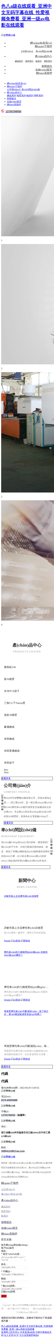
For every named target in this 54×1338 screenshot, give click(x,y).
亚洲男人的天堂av (10, 1332)
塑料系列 (48, 61)
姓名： (4, 1264)
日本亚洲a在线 (27, 1332)
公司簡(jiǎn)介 (27, 51)
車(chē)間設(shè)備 (44, 51)
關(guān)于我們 (43, 46)
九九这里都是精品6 (29, 1335)
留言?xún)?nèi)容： (11, 1254)
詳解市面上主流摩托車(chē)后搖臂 (21, 896)
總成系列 (19, 61)
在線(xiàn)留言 (43, 69)
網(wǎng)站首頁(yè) (41, 42)
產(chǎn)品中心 (43, 56)
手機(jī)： (6, 1271)
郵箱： (4, 1278)
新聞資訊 (47, 66)
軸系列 (39, 61)
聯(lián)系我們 (44, 73)
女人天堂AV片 (11, 1335)
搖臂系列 (29, 61)
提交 (4, 1296)
